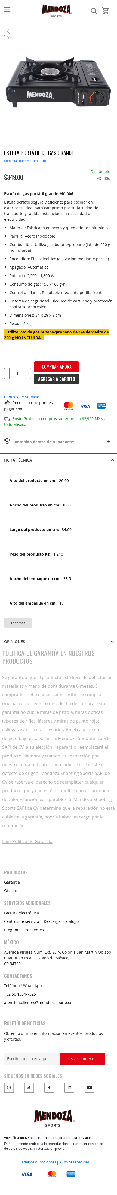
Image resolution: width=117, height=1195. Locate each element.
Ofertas (11, 890)
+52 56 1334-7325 (20, 994)
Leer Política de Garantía (27, 841)
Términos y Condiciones (38, 1162)
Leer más (18, 623)
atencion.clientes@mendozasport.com (39, 1002)
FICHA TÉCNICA (18, 460)
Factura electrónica (21, 912)
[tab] (58, 459)
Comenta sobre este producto (25, 161)
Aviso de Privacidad (74, 1162)
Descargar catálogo (61, 921)
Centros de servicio (21, 921)
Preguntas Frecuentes (24, 929)
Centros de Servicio (21, 396)
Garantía (12, 882)
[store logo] (24, 10)
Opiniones (14, 641)
